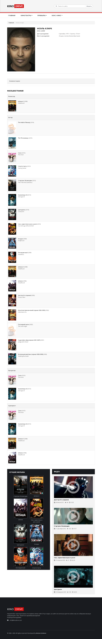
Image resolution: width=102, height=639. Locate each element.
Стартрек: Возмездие (25, 180)
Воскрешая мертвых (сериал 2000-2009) (30, 354)
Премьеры (41, 15)
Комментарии (14, 81)
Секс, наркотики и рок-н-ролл (27, 224)
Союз (20, 153)
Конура (20, 239)
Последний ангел (23, 324)
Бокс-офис (57, 15)
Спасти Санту (22, 166)
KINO (15, 6)
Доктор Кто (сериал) (24, 295)
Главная (12, 15)
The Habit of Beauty (24, 122)
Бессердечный (22, 252)
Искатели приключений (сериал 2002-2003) (31, 310)
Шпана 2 (21, 101)
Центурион (21, 210)
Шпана (20, 281)
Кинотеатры (26, 15)
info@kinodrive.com (16, 620)
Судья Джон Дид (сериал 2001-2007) (29, 340)
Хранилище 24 (22, 195)
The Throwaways (23, 138)
